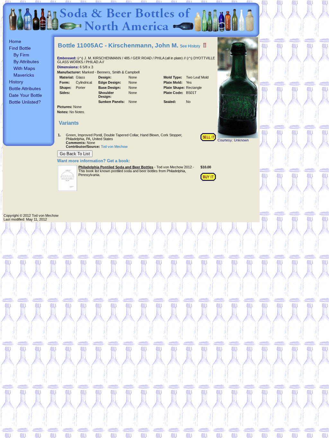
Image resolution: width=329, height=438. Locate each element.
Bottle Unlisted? (25, 102)
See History (190, 46)
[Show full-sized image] (238, 137)
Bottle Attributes (25, 88)
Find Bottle (20, 48)
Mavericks (23, 75)
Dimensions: (68, 67)
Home (15, 41)
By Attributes (26, 61)
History (16, 81)
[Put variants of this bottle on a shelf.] (204, 45)
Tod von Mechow (114, 146)
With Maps (24, 68)
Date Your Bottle (25, 95)
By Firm (21, 54)
